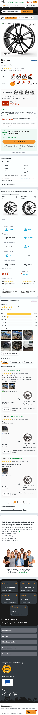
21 (33, 84)
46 (23, 502)
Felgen (21, 17)
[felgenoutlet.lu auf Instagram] (9, 694)
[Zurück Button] (10, 502)
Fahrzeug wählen (11, 17)
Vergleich (17, 5)
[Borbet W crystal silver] (12, 77)
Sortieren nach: (6, 358)
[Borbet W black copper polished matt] (30, 77)
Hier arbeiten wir (22, 572)
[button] (19, 162)
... (20, 502)
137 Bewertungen (19, 68)
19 (23, 84)
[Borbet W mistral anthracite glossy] (18, 77)
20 (28, 84)
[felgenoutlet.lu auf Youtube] (15, 694)
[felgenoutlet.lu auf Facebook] (4, 694)
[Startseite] (2, 18)
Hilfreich (6, 409)
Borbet (26, 17)
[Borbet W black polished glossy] (24, 77)
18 (18, 84)
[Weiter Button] (28, 502)
